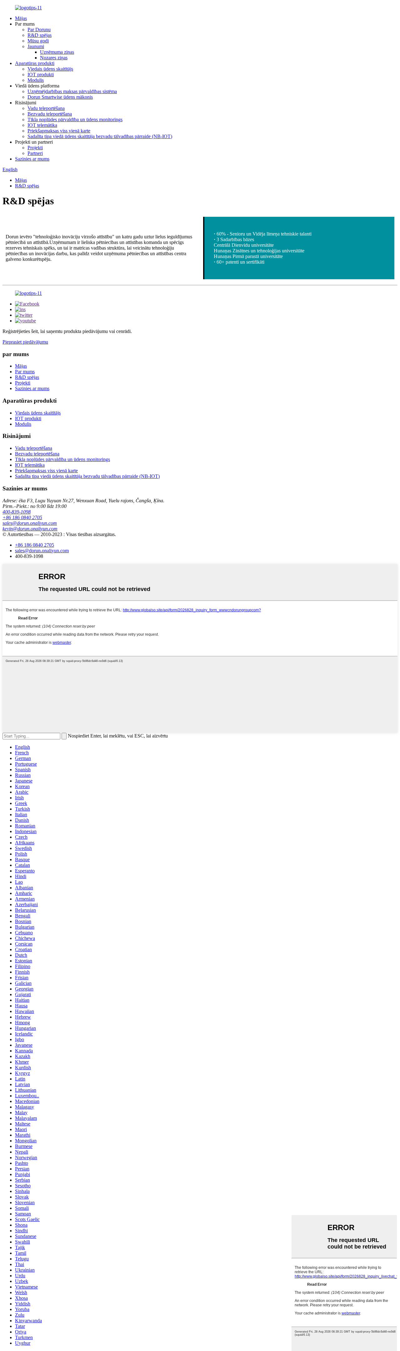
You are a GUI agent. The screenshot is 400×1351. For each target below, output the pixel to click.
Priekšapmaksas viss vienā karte (59, 130)
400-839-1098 (16, 511)
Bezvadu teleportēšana (50, 114)
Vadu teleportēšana (46, 108)
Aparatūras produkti (34, 63)
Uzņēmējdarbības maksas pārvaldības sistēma (72, 91)
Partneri (35, 153)
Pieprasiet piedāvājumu (25, 342)
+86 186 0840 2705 (22, 517)
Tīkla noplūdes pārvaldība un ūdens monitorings (75, 119)
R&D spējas (40, 35)
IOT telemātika (42, 125)
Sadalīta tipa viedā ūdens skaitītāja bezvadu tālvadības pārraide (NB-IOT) (100, 136)
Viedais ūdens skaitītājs (50, 69)
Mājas (21, 18)
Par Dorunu (39, 29)
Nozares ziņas (54, 57)
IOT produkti (41, 74)
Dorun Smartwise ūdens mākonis (60, 97)
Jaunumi (36, 46)
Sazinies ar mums (32, 158)
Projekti (35, 147)
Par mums (25, 371)
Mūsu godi (38, 40)
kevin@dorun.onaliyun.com (30, 528)
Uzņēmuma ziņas (57, 52)
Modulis (36, 80)
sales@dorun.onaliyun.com (29, 523)
